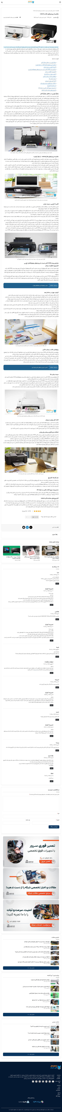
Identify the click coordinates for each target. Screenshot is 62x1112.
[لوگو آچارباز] (31, 2)
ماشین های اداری (51, 10)
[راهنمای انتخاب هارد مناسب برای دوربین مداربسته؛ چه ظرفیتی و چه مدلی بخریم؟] (55, 953)
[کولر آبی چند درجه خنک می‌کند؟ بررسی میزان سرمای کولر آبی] (55, 948)
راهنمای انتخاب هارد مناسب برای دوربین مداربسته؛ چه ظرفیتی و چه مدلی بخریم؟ (32, 952)
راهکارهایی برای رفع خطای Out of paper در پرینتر (51, 557)
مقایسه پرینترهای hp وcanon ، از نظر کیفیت (46, 65)
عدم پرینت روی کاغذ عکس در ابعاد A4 (47, 88)
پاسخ (57, 583)
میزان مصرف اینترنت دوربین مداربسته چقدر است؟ (39, 1033)
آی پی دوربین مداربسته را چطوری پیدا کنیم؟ (40, 1026)
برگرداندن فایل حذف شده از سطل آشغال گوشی (39, 993)
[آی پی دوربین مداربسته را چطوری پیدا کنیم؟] (55, 1028)
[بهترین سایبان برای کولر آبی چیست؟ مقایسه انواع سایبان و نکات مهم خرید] (55, 963)
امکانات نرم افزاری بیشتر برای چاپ (48, 83)
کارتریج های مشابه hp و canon (49, 90)
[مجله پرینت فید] (38, 1102)
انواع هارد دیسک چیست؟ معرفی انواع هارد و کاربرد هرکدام (37, 942)
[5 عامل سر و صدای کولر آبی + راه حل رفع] (55, 1002)
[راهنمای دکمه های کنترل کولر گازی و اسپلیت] (55, 982)
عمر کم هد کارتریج (51, 85)
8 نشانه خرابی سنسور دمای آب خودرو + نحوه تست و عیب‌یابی (36, 986)
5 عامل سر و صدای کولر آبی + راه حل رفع (41, 1000)
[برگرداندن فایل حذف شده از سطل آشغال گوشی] (55, 995)
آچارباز (12, 1109)
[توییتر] (43, 1081)
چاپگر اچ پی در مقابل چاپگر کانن (48, 62)
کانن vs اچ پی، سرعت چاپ (50, 67)
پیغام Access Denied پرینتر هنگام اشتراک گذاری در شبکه (32, 557)
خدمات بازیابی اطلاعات (58, 1076)
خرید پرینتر (36, 670)
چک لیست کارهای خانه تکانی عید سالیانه (41, 1046)
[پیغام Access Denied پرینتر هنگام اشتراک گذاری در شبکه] (31, 550)
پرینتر (46, 10)
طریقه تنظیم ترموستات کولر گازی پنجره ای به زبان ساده (38, 1007)
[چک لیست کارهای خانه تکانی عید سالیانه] (55, 1049)
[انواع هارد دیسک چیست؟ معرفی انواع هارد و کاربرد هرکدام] (55, 943)
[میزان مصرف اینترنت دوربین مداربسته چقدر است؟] (55, 1035)
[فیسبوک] (46, 1081)
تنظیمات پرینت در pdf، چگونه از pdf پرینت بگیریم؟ (13, 557)
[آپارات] (49, 1081)
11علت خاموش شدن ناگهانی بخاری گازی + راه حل (39, 1040)
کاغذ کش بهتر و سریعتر (50, 81)
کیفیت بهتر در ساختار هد (50, 74)
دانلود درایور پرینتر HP (58, 1094)
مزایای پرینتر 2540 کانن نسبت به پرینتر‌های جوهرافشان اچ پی (42, 69)
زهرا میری (54, 534)
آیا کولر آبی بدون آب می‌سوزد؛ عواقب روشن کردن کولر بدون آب (36, 957)
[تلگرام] (39, 1081)
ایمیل (57, 820)
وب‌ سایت (28, 820)
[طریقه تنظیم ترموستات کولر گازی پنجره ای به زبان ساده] (55, 1009)
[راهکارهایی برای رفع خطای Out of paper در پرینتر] (50, 550)
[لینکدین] (36, 1081)
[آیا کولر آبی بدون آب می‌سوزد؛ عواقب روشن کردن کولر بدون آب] (55, 958)
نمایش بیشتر (32, 968)
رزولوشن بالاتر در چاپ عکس (49, 76)
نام (58, 813)
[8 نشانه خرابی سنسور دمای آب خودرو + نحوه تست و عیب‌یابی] (55, 988)
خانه (57, 10)
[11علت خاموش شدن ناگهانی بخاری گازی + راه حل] (55, 1042)
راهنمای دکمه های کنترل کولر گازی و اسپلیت (40, 980)
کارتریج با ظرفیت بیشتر (50, 72)
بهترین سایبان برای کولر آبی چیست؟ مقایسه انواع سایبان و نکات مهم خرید (34, 962)
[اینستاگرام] (33, 1081)
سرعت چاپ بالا (52, 79)
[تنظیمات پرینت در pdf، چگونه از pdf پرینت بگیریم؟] (11, 550)
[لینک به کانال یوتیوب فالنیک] (53, 1081)
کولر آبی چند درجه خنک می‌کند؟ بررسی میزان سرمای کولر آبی (37, 947)
